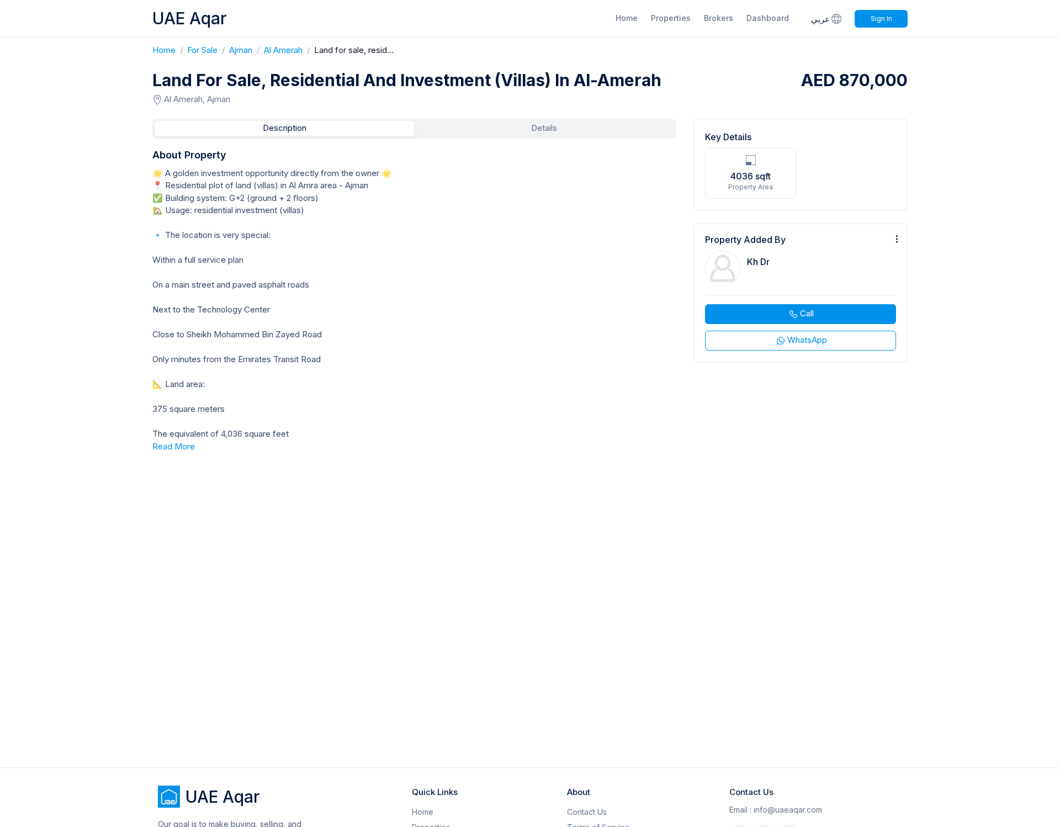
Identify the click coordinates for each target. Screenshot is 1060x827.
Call (807, 313)
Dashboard (767, 18)
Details (544, 128)
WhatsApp (807, 340)
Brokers (718, 18)
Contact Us (587, 812)
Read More (173, 446)
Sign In (881, 18)
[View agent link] (800, 293)
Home (627, 18)
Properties (671, 18)
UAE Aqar (189, 18)
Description (284, 128)
